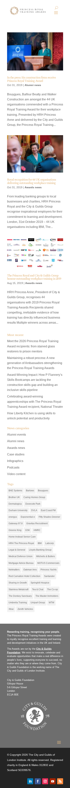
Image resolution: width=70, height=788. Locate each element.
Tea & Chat (37, 589)
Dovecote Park (32, 504)
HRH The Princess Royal (21, 543)
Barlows (30, 490)
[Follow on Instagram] (45, 781)
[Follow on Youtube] (53, 781)
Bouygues (43, 490)
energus (13, 517)
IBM (40, 543)
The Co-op (52, 589)
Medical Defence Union (20, 556)
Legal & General (17, 550)
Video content (16, 474)
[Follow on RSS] (60, 781)
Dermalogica (15, 504)
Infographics (15, 461)
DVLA (34, 510)
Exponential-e (28, 517)
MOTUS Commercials (48, 563)
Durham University (18, 510)
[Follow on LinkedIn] (30, 781)
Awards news (33, 187)
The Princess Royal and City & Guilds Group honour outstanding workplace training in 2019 (34, 277)
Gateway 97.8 (16, 523)
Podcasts (13, 467)
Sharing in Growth (18, 582)
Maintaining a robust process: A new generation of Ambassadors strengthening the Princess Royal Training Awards (34, 363)
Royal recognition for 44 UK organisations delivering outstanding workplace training (31, 181)
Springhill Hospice (40, 582)
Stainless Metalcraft (18, 589)
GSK (27, 530)
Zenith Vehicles (25, 609)
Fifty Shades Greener (49, 517)
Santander (49, 576)
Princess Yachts (49, 569)
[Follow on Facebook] (38, 781)
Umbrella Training (18, 602)
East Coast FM (48, 510)
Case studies (15, 454)
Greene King (15, 530)
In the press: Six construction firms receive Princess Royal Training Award (31, 79)
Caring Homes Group (34, 497)
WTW (51, 602)
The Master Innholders (46, 596)
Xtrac (11, 609)
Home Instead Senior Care (22, 536)
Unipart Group (38, 602)
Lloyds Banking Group (40, 550)
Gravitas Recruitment (37, 523)
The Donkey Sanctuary (20, 596)
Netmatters (14, 569)
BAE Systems (15, 490)
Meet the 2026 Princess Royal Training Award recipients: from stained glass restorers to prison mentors (32, 346)
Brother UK (14, 497)
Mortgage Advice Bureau (21, 563)
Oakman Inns (30, 569)
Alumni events (16, 434)
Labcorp (49, 543)
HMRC (37, 530)
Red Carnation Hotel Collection (24, 576)
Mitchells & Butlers (45, 556)
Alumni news (33, 85)
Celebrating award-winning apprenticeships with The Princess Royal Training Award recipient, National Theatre (35, 401)
